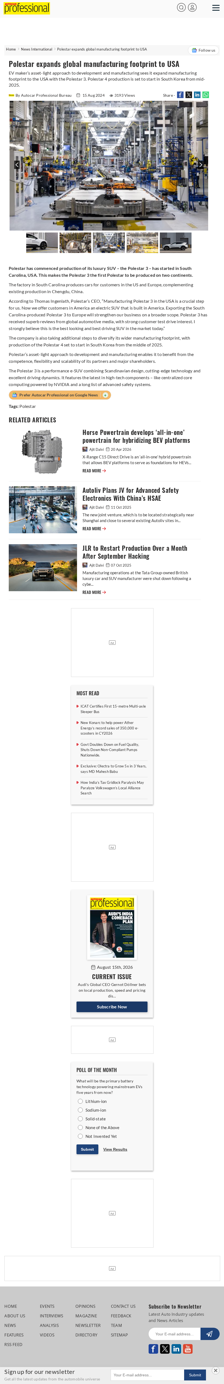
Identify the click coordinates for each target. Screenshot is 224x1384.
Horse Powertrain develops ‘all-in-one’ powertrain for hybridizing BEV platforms (136, 436)
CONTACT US (123, 1306)
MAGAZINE (86, 1315)
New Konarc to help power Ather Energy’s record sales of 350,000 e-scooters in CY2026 (109, 727)
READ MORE (94, 470)
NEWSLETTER (88, 1325)
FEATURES (13, 1335)
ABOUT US (14, 1315)
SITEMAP (119, 1335)
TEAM (116, 1325)
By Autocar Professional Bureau (44, 95)
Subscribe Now (112, 1006)
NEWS (10, 1325)
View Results (115, 1149)
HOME (10, 1306)
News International (36, 49)
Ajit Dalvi (97, 449)
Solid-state (96, 1118)
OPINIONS (85, 1306)
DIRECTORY (86, 1335)
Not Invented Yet (101, 1136)
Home (11, 49)
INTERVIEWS (51, 1315)
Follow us (207, 50)
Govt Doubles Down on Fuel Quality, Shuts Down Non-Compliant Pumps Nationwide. (110, 749)
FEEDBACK (121, 1315)
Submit (87, 1149)
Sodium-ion (96, 1110)
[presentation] (16, 167)
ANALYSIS (49, 1325)
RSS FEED (13, 1344)
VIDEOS (47, 1335)
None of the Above (102, 1127)
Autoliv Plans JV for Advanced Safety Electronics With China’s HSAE (130, 494)
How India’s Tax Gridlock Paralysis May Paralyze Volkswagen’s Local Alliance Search (112, 787)
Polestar (27, 406)
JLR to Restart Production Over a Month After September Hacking (134, 552)
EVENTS (47, 1306)
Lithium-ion (96, 1101)
